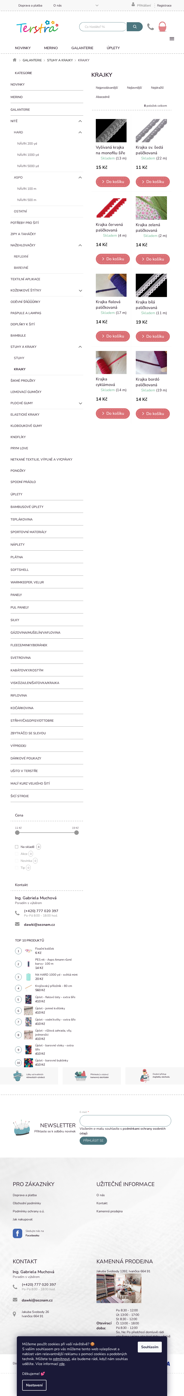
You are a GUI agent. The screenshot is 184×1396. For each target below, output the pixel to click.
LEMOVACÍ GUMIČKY (26, 392)
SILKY (15, 620)
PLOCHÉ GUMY (22, 403)
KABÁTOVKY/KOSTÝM (27, 670)
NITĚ (14, 121)
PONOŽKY (18, 471)
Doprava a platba (30, 5)
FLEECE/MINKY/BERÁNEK (29, 645)
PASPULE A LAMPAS (26, 313)
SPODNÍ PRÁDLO (23, 482)
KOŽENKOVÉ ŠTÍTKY (26, 290)
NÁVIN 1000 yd (28, 155)
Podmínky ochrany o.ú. (28, 1211)
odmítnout (61, 1358)
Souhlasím (149, 1347)
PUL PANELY (20, 607)
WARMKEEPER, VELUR (27, 582)
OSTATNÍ (20, 211)
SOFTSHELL (20, 570)
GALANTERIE (20, 110)
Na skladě (30, 847)
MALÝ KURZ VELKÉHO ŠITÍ (30, 783)
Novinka (28, 861)
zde (62, 1363)
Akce (26, 854)
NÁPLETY (17, 545)
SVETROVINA (21, 658)
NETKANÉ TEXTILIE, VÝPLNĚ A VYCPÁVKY (41, 459)
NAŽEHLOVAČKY (23, 245)
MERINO (17, 97)
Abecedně (103, 97)
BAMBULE (18, 335)
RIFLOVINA (19, 695)
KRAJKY (20, 369)
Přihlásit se (93, 1140)
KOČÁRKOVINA (22, 708)
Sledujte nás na (35, 1233)
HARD (18, 132)
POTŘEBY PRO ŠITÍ (25, 223)
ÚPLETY (16, 494)
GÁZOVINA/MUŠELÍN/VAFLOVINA (35, 633)
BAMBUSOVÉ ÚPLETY (27, 507)
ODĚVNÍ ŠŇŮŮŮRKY (25, 302)
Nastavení (34, 1385)
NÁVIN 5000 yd (28, 166)
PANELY (16, 595)
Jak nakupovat (23, 1219)
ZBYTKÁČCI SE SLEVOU (28, 733)
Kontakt (101, 1203)
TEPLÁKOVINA (22, 519)
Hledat (135, 26)
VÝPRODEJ (18, 746)
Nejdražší (157, 88)
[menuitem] (22, 48)
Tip (25, 868)
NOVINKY (17, 84)
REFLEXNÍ (21, 256)
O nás (57, 5)
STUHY (19, 358)
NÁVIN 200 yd (27, 143)
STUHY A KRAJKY (23, 347)
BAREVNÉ (21, 268)
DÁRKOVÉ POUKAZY (26, 758)
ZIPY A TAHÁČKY (23, 234)
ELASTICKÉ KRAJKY (25, 414)
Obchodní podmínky (27, 1203)
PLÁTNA (17, 557)
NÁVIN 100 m (26, 189)
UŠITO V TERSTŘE (24, 771)
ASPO (18, 177)
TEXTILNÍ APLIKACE (25, 279)
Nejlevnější (134, 88)
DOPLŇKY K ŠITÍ (23, 324)
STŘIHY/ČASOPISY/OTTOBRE (32, 721)
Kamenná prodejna (109, 1211)
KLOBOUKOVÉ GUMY (26, 426)
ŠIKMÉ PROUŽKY (23, 381)
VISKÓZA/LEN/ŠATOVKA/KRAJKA (35, 683)
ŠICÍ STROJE (20, 796)
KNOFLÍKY (18, 437)
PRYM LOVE (19, 448)
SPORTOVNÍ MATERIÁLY (28, 532)
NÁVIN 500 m (26, 200)
